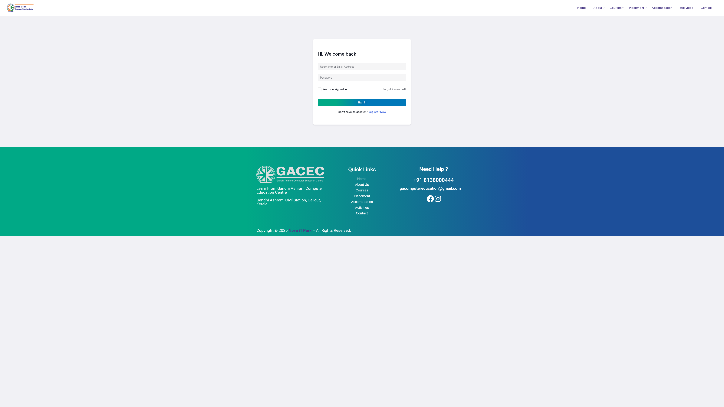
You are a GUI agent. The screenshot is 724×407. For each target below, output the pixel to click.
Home (581, 8)
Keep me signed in (335, 89)
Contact (706, 8)
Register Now (377, 111)
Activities (686, 8)
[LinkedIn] (437, 198)
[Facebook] (429, 198)
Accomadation (662, 8)
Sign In (362, 102)
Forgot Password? (394, 89)
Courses (615, 8)
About (597, 8)
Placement (636, 8)
